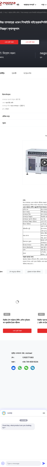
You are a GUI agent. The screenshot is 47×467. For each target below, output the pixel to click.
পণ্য (5, 12)
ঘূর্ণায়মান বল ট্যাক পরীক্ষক (33, 272)
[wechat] (26, 368)
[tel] (39, 368)
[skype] (33, 368)
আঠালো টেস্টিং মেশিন (13, 12)
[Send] (44, 463)
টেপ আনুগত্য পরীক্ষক (14, 272)
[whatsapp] (20, 368)
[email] (13, 368)
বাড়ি (1, 12)
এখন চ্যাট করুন (9, 42)
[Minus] (43, 413)
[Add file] (3, 463)
